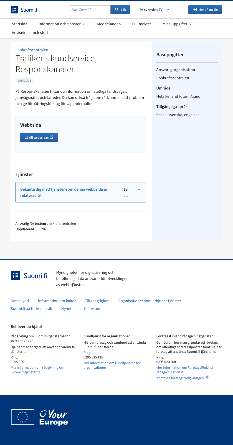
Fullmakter (141, 24)
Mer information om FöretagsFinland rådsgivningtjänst (184, 369)
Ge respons (93, 309)
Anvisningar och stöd (30, 33)
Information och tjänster (60, 24)
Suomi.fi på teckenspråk (31, 309)
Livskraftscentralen (31, 50)
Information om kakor (57, 301)
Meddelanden (109, 24)
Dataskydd (20, 301)
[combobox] (90, 9)
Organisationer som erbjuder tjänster (149, 301)
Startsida (19, 24)
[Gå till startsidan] (29, 9)
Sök (123, 10)
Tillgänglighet (97, 301)
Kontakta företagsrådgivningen (186, 378)
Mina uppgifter (174, 24)
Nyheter (68, 309)
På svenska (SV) (152, 9)
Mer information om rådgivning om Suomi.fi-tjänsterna (37, 369)
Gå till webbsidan (41, 138)
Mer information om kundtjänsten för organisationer (112, 365)
